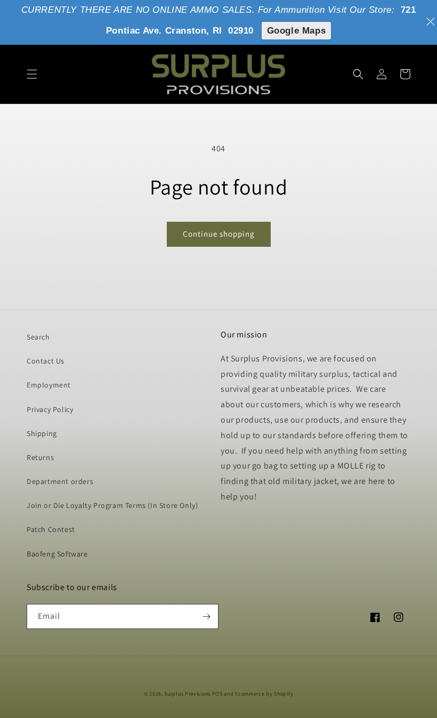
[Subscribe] (206, 616)
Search (38, 337)
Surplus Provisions (187, 693)
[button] (32, 74)
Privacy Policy (50, 409)
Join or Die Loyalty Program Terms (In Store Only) (112, 505)
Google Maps (296, 31)
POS (217, 693)
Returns (40, 457)
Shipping (42, 433)
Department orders (60, 481)
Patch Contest (51, 529)
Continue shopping (219, 234)
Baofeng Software (57, 554)
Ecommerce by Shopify (264, 693)
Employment (49, 385)
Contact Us (45, 361)
